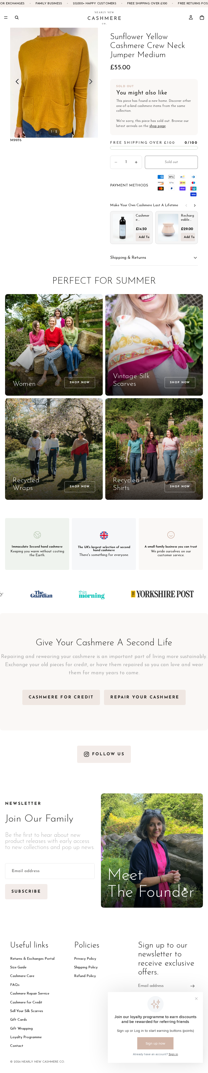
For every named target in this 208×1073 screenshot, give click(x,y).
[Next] (195, 205)
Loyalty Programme (26, 1037)
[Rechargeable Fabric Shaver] (168, 227)
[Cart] (201, 17)
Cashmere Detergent (142, 218)
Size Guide (18, 967)
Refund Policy (85, 976)
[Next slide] (92, 82)
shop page (157, 126)
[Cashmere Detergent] (123, 227)
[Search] (16, 17)
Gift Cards (18, 1020)
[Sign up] (192, 986)
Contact (16, 1046)
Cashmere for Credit (26, 1002)
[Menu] (6, 17)
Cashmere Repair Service (29, 994)
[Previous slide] (16, 82)
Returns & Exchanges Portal (32, 959)
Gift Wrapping (21, 1029)
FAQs (15, 985)
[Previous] (186, 205)
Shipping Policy (86, 967)
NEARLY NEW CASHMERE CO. (43, 1061)
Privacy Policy (85, 959)
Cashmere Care (22, 976)
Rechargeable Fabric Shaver (187, 218)
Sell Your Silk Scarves (26, 1011)
